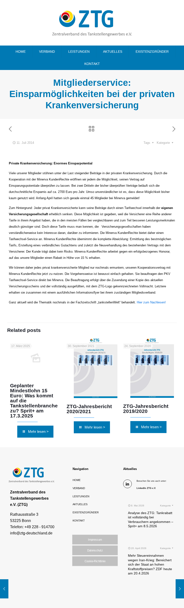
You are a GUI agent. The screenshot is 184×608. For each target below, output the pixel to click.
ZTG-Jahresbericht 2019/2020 (145, 408)
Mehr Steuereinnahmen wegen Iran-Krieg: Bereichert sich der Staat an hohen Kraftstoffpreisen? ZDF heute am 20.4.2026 (150, 564)
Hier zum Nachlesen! (151, 302)
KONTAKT (79, 520)
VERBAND (79, 488)
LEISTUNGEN (81, 496)
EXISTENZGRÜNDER (86, 512)
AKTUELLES (80, 504)
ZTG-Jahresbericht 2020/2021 (89, 409)
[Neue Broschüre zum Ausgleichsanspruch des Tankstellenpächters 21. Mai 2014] (4, 588)
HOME (76, 480)
